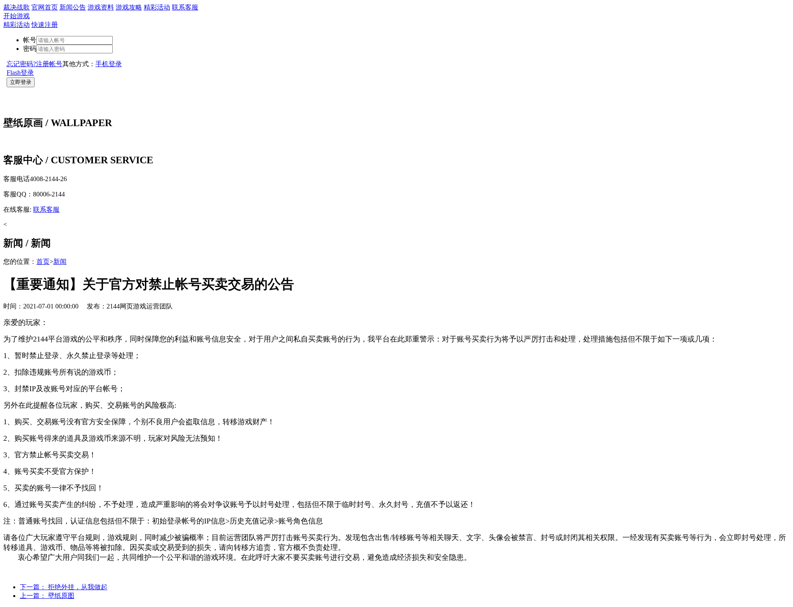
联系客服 (185, 7)
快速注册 (44, 24)
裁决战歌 (16, 7)
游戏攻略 (129, 7)
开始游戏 (16, 15)
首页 (43, 261)
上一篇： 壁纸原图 (47, 595)
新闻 (59, 261)
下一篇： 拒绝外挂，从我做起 (63, 586)
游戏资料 (101, 7)
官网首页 (44, 7)
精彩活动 (157, 7)
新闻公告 (72, 7)
